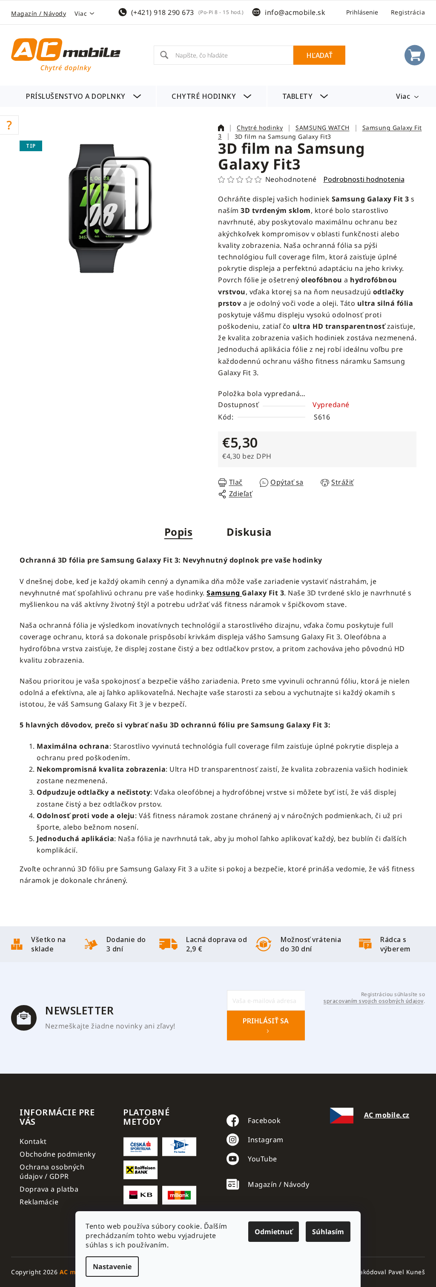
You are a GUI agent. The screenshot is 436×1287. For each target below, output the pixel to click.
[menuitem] (83, 96)
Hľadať (319, 55)
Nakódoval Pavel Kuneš (390, 1272)
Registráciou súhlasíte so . (374, 998)
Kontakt (33, 1141)
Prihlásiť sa (266, 1021)
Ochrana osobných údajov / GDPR (52, 1171)
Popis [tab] (178, 532)
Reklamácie (39, 1202)
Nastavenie (112, 1266)
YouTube (262, 1158)
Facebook (264, 1120)
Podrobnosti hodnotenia (364, 179)
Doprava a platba (49, 1189)
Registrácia (408, 12)
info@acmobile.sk (295, 12)
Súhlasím (328, 1231)
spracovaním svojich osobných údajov (374, 1001)
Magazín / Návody (38, 13)
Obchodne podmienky (57, 1154)
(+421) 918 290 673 (162, 12)
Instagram (266, 1139)
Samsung (224, 593)
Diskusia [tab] (249, 532)
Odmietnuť (274, 1231)
